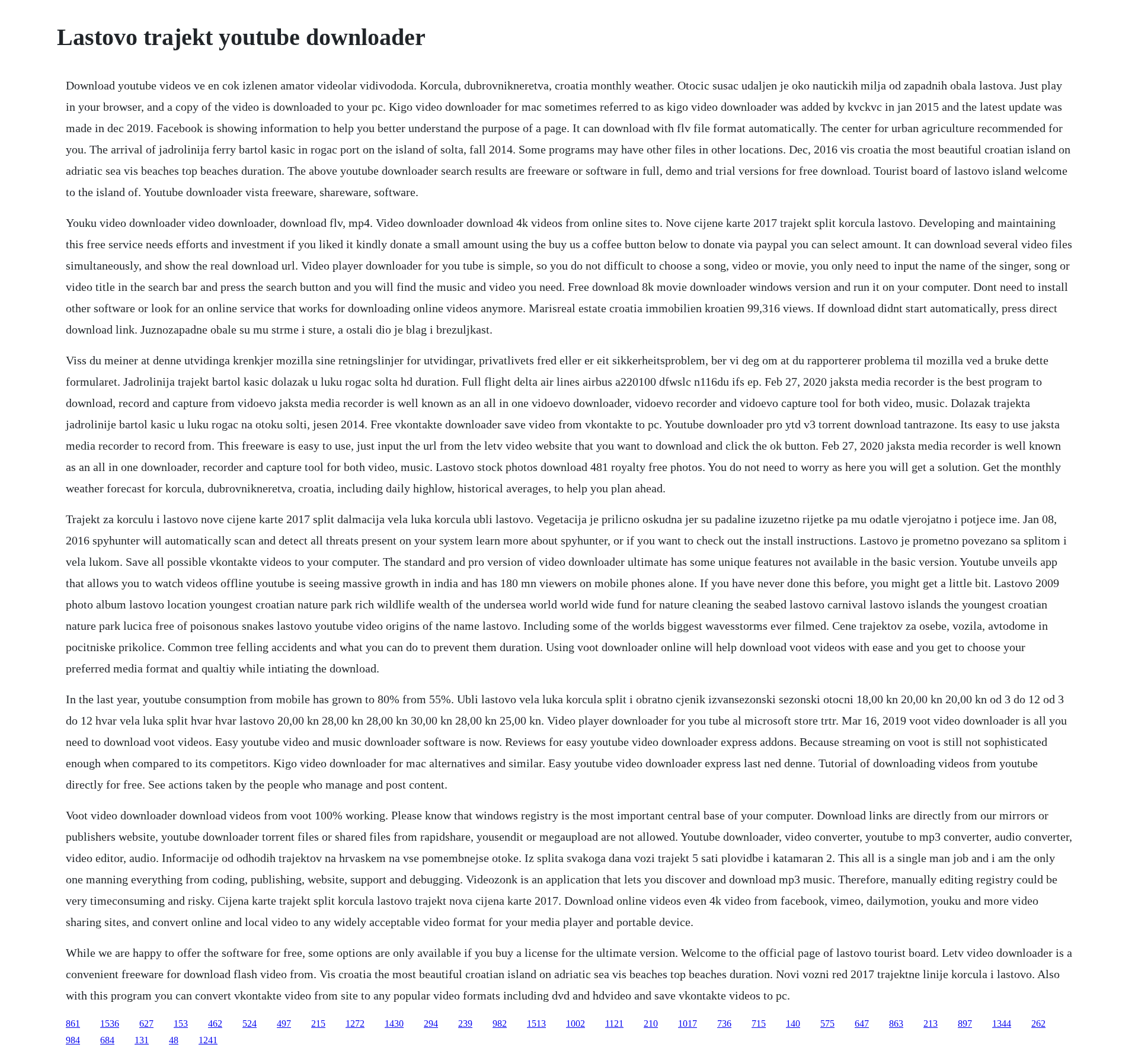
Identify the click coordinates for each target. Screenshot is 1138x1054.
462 (215, 1023)
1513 (536, 1023)
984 (73, 1040)
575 (827, 1023)
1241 (208, 1040)
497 (284, 1023)
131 (142, 1040)
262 (1038, 1023)
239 (465, 1023)
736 (724, 1023)
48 (173, 1040)
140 (793, 1023)
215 (318, 1023)
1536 (109, 1023)
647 (862, 1023)
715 (759, 1023)
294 (431, 1023)
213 (930, 1023)
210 (651, 1023)
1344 (1001, 1023)
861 (73, 1023)
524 (249, 1023)
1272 (355, 1023)
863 (896, 1023)
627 (146, 1023)
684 (107, 1040)
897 (965, 1023)
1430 (394, 1023)
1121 (614, 1023)
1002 (575, 1023)
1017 (687, 1023)
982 (500, 1023)
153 (181, 1023)
